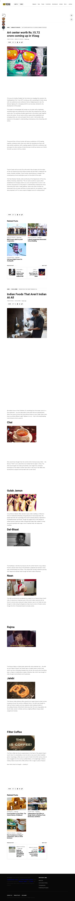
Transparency (42, 885)
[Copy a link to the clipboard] (22, 42)
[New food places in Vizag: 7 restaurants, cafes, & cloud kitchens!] (16, 825)
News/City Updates (15, 27)
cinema (31, 881)
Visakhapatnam (10, 257)
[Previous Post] (12, 272)
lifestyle (21, 881)
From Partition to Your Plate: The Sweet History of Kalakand (16, 814)
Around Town (31, 811)
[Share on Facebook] (13, 42)
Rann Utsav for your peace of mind (33, 274)
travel (25, 881)
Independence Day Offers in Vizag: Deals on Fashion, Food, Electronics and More (36, 815)
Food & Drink (19, 269)
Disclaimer (24, 895)
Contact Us (9, 895)
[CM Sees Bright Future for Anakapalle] (16, 249)
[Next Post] (42, 272)
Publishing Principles (43, 888)
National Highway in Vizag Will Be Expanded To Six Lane (20, 853)
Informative (9, 811)
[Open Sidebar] (71, 15)
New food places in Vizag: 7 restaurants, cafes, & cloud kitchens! (15, 836)
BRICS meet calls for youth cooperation (15, 240)
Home (8, 27)
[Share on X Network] (15, 42)
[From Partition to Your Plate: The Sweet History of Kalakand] (16, 803)
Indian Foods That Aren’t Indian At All (20, 274)
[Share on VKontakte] (20, 42)
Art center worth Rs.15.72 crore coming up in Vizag (33, 853)
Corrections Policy (43, 883)
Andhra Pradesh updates (26, 879)
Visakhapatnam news (12, 879)
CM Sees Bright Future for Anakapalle (14, 260)
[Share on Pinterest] (17, 42)
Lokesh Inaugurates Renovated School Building (37, 240)
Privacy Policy (17, 895)
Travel (34, 269)
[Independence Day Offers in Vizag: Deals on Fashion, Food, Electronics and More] (37, 803)
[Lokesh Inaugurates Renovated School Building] (37, 229)
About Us (41, 880)
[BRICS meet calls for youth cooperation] (16, 229)
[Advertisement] (37, 14)
